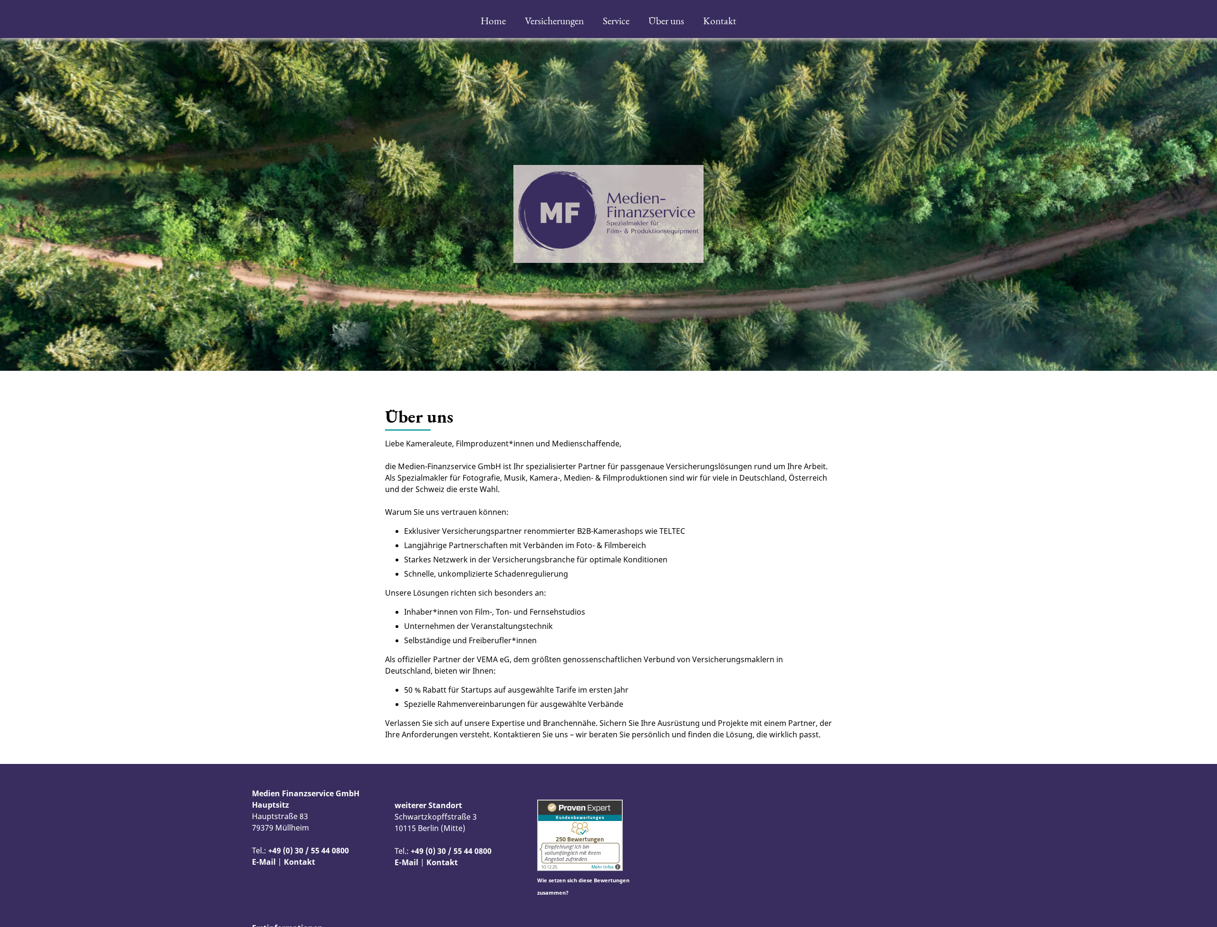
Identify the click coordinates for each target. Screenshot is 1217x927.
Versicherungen (554, 20)
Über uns (666, 20)
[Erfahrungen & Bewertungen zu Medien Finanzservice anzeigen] (580, 868)
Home (493, 20)
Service (616, 20)
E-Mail (264, 862)
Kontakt (719, 20)
